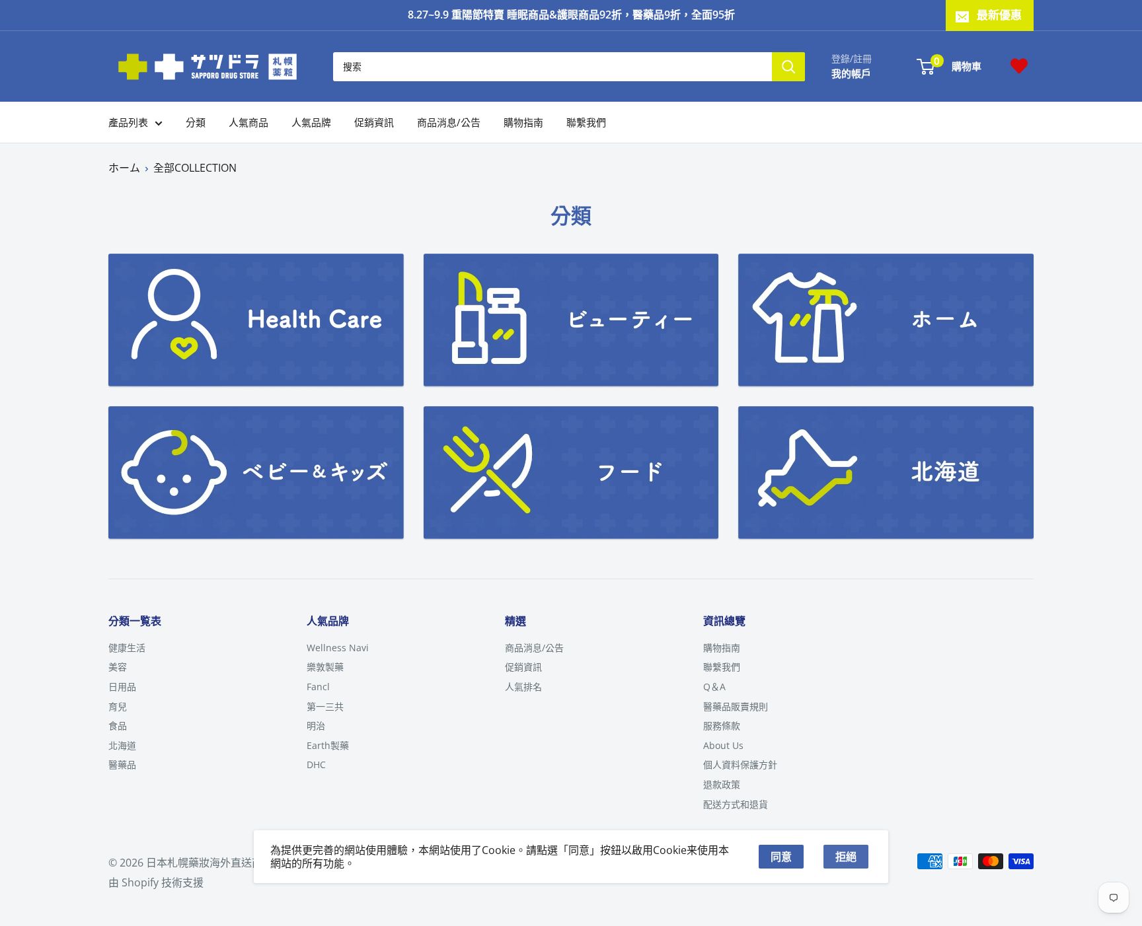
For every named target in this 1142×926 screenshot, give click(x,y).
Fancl (318, 686)
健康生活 (126, 647)
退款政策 (721, 784)
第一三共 (325, 706)
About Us (723, 745)
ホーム (124, 167)
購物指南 (523, 122)
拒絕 (845, 856)
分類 (196, 122)
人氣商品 (248, 122)
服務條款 (721, 725)
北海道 (122, 745)
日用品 (122, 686)
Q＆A (714, 686)
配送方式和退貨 (735, 804)
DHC (316, 764)
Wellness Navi (338, 647)
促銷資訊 (374, 122)
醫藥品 (122, 764)
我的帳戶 (851, 72)
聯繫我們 (586, 122)
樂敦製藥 (325, 666)
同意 (781, 856)
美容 (117, 666)
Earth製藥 (328, 745)
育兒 (117, 706)
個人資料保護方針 (740, 764)
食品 (117, 725)
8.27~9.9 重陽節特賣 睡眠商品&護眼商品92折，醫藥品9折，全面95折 (571, 14)
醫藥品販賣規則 (735, 706)
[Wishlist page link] (1019, 66)
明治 (316, 725)
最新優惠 (999, 14)
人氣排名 (523, 686)
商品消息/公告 (448, 122)
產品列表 (128, 122)
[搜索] (788, 66)
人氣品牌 (311, 122)
